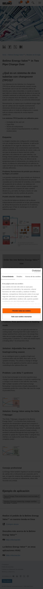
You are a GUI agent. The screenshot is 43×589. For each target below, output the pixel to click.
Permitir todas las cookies (21, 311)
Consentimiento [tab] (8, 276)
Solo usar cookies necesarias (21, 317)
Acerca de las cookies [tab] (33, 276)
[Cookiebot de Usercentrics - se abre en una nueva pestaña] (32, 271)
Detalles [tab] (19, 276)
